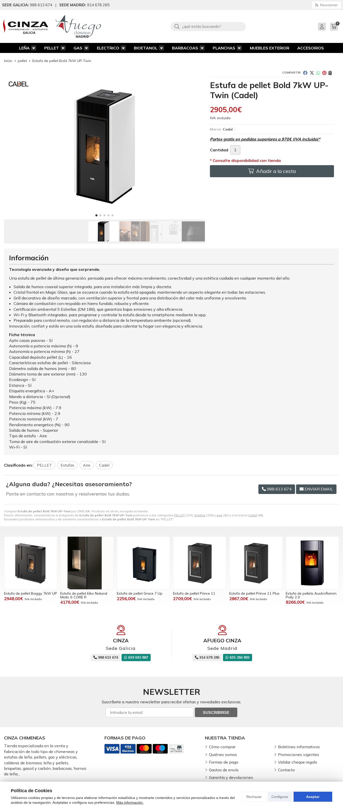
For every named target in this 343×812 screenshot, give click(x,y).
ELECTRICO (108, 47)
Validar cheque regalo (297, 762)
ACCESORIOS (310, 47)
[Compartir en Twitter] (312, 72)
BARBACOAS (185, 47)
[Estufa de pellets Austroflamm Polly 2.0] (312, 563)
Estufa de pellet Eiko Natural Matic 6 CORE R (83, 595)
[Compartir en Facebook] (305, 72)
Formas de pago (223, 762)
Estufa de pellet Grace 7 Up (139, 593)
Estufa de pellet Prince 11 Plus (254, 593)
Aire (219, 515)
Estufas (199, 515)
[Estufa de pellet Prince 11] (199, 563)
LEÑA (24, 47)
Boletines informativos (299, 746)
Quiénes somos (223, 754)
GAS (78, 47)
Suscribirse (216, 712)
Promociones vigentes (298, 754)
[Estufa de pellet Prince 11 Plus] (256, 563)
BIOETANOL (145, 47)
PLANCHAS (224, 47)
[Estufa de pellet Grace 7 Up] (143, 563)
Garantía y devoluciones (231, 777)
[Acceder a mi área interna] (322, 27)
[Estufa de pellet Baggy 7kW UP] (30, 563)
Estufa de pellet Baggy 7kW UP (30, 593)
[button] (96, 215)
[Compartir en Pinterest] (324, 72)
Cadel (252, 515)
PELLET (51, 47)
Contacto (286, 769)
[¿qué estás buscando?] (208, 26)
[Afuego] (78, 26)
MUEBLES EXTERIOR (269, 47)
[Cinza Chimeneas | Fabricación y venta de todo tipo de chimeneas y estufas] (25, 26)
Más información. (130, 802)
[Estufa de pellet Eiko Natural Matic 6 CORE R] (87, 563)
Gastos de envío (224, 769)
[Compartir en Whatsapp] (318, 72)
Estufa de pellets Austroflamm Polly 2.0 (311, 595)
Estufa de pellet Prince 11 (194, 593)
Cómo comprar (222, 746)
